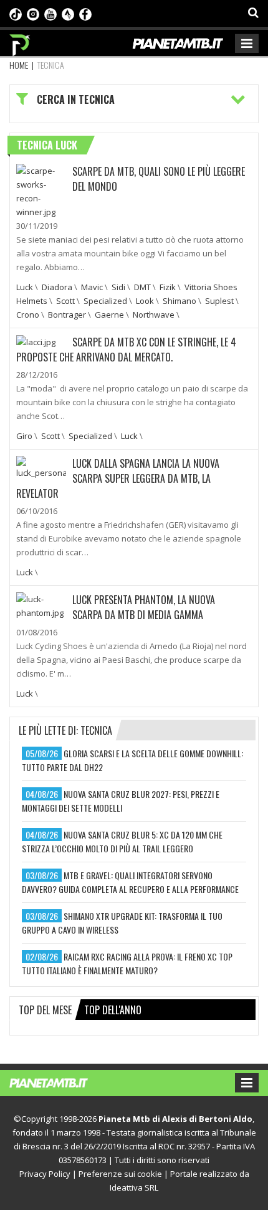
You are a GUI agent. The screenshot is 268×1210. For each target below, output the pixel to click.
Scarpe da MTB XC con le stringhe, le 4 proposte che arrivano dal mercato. (126, 350)
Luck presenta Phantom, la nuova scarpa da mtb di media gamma (143, 607)
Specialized (105, 300)
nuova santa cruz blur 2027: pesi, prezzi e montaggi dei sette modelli (120, 800)
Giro (24, 435)
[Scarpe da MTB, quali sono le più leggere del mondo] (41, 190)
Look (145, 300)
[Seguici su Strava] (68, 13)
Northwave (154, 314)
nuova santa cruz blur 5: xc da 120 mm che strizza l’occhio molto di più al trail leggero (122, 841)
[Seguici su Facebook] (85, 13)
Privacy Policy (44, 1173)
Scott (65, 300)
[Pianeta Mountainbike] (20, 42)
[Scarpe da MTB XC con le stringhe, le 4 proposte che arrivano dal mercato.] (35, 341)
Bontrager (67, 314)
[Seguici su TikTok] (15, 13)
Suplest (219, 300)
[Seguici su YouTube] (50, 13)
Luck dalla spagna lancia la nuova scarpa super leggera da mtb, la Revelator (117, 478)
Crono (27, 314)
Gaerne (109, 314)
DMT (142, 287)
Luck (24, 287)
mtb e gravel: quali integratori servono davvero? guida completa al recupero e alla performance (130, 882)
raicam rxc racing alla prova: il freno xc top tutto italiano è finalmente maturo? (127, 963)
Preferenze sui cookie (120, 1173)
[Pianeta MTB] (60, 1081)
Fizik (168, 287)
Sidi (118, 287)
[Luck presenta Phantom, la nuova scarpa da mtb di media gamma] (41, 604)
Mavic (92, 287)
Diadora (57, 287)
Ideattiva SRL (134, 1187)
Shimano (179, 300)
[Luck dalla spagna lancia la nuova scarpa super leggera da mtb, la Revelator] (41, 466)
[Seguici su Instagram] (33, 13)
